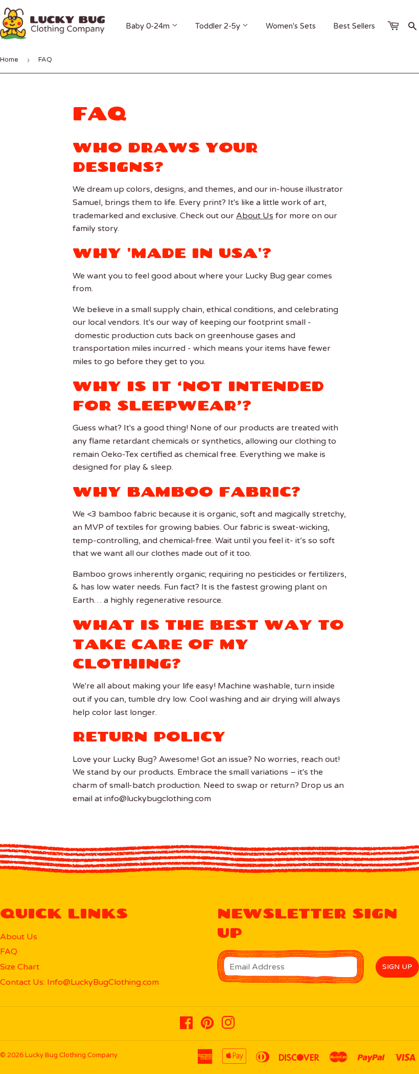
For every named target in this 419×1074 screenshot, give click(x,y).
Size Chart (19, 967)
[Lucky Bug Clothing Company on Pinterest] (207, 1025)
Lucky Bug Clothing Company (71, 1055)
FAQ (8, 952)
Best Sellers (354, 26)
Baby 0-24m (149, 26)
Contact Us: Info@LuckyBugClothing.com (79, 982)
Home (9, 60)
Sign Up (397, 966)
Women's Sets (291, 26)
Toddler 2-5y (218, 26)
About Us (254, 216)
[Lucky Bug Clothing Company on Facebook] (186, 1025)
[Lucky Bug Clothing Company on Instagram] (228, 1025)
